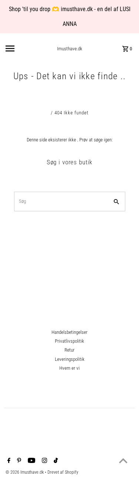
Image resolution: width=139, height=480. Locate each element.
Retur (69, 350)
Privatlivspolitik (69, 341)
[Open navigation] (18, 48)
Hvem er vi (69, 368)
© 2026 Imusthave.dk (25, 472)
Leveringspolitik (70, 359)
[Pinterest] (18, 461)
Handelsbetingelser (69, 332)
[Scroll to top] (123, 460)
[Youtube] (30, 461)
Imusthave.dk (69, 48)
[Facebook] (8, 461)
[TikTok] (55, 461)
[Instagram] (43, 461)
